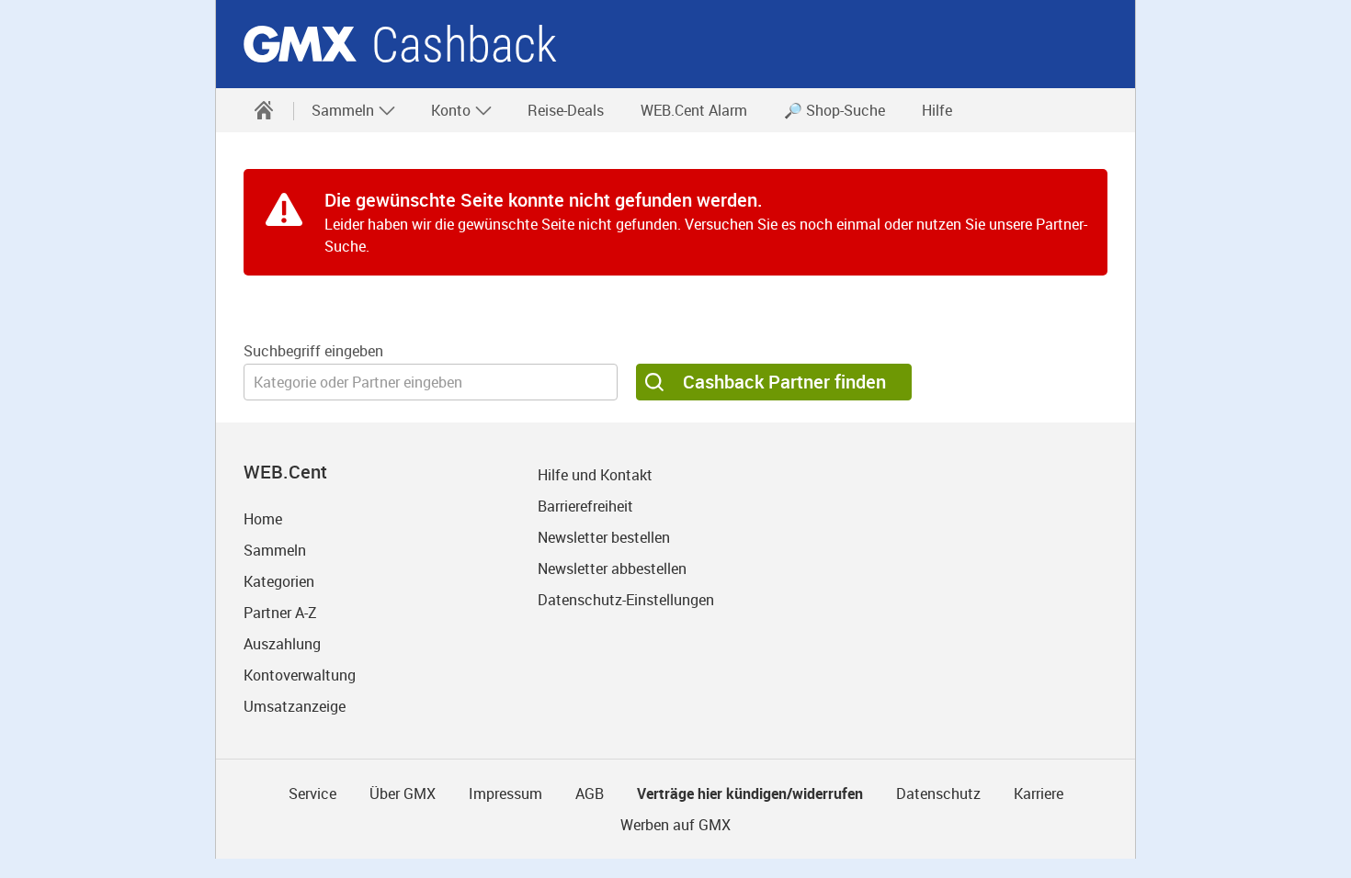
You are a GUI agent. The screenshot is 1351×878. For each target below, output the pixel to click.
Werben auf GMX (675, 825)
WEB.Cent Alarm (694, 110)
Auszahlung (282, 644)
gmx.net (300, 44)
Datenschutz (938, 793)
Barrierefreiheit (585, 506)
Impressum (505, 793)
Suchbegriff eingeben (313, 351)
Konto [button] (452, 110)
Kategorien (279, 581)
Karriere (1038, 793)
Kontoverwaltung (300, 675)
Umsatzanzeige (295, 706)
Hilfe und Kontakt (595, 475)
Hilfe (937, 110)
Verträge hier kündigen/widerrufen (750, 793)
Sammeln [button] (345, 110)
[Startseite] (263, 110)
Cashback (464, 44)
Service (312, 793)
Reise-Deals (566, 110)
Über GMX (402, 793)
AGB (589, 793)
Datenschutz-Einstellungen (626, 600)
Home (263, 519)
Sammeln (275, 550)
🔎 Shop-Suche (834, 110)
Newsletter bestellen (604, 537)
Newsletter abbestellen (612, 568)
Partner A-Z (280, 612)
